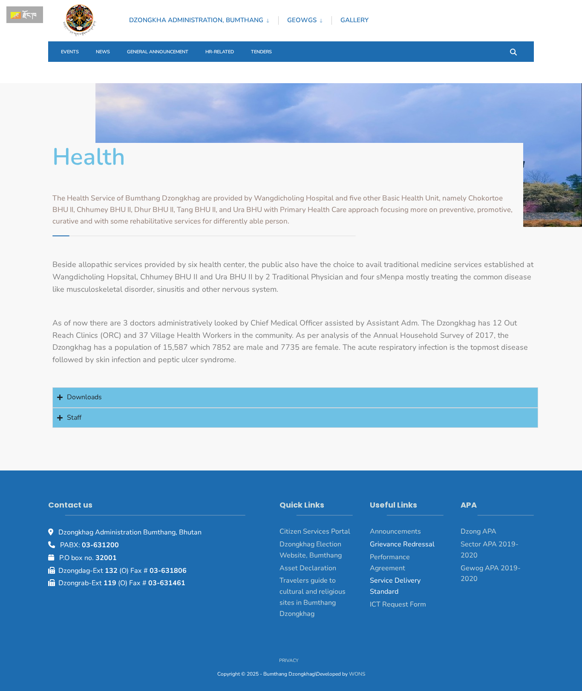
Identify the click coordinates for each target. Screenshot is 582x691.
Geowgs (302, 20)
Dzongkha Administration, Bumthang (196, 20)
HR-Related (219, 52)
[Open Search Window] (513, 51)
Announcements (395, 531)
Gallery (354, 20)
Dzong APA (478, 531)
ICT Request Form (398, 604)
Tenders (261, 52)
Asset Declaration (307, 568)
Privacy (289, 660)
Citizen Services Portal (314, 531)
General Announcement (157, 52)
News (103, 52)
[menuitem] (203, 18)
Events (70, 52)
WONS (357, 674)
